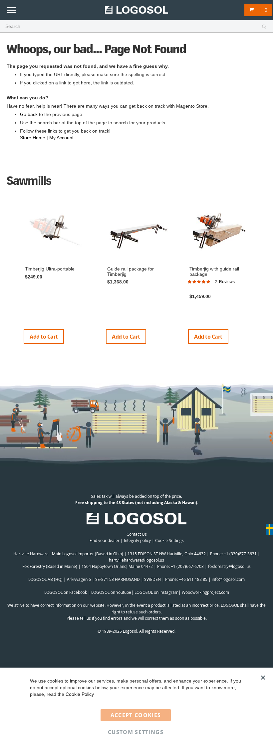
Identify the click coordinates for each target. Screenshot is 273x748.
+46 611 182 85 (193, 579)
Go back (29, 114)
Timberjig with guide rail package (214, 271)
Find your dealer (105, 540)
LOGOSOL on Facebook (65, 592)
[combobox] (136, 26)
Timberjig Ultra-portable (50, 268)
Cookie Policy (80, 694)
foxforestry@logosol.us (229, 566)
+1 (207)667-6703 (187, 566)
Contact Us (137, 534)
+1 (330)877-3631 (240, 553)
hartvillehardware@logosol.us (136, 560)
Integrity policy (137, 540)
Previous (10, 275)
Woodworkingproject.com (205, 592)
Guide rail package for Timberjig (130, 271)
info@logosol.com (228, 579)
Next (263, 275)
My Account (61, 137)
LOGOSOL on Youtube (111, 592)
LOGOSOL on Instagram (156, 592)
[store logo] (136, 10)
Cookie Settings (169, 540)
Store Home (32, 137)
